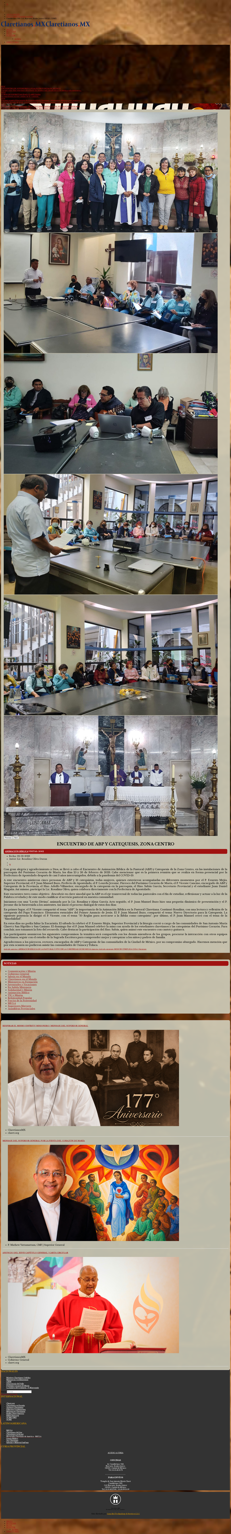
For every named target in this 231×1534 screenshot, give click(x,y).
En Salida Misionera (19, 987)
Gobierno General (18, 974)
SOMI (9, 1420)
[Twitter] (7, 5)
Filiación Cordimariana (16, 1409)
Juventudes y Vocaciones (22, 984)
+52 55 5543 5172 (13, 14)
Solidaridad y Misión (20, 990)
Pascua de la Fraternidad (22, 1000)
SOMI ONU (11, 1418)
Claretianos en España (15, 1405)
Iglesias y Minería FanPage (17, 1443)
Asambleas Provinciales (21, 1008)
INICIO (9, 29)
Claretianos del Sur (14, 1432)
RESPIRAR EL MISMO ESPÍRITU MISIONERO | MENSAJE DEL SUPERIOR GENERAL (45, 1026)
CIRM (8, 1382)
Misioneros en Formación (23, 982)
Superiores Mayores (19, 1006)
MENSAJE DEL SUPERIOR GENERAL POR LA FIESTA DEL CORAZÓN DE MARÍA (44, 1141)
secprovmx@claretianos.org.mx (19, 17)
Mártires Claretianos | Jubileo (18, 1378)
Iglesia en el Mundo (19, 976)
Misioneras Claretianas (15, 1411)
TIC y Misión (15, 995)
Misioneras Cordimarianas (17, 1380)
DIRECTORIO (12, 42)
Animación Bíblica (16, 851)
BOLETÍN (10, 35)
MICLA (12, 1003)
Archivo (17, 39)
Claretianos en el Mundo (22, 979)
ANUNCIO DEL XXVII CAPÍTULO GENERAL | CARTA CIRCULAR (35, 1253)
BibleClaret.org (12, 1416)
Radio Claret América (15, 1414)
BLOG (9, 33)
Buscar (4, 1392)
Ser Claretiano (12, 1441)
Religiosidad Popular (20, 998)
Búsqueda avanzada (9, 1394)
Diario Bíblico (12, 1438)
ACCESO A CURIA (115, 1453)
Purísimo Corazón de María (17, 1386)
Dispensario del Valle (15, 1384)
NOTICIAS (11, 31)
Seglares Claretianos (14, 1407)
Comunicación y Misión (22, 971)
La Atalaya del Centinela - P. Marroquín (22, 1388)
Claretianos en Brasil (14, 1434)
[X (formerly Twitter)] (10, 865)
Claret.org (10, 1403)
